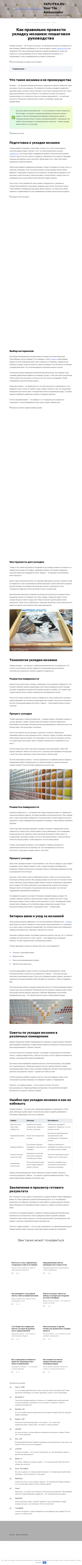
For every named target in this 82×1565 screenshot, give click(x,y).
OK (44, 1562)
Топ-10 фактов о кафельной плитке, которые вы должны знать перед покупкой (23, 1329)
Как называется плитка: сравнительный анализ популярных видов (53, 1362)
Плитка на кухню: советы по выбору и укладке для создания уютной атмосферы (56, 1296)
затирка (69, 922)
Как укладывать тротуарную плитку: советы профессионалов (25, 1295)
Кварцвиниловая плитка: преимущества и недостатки (55, 1264)
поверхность (14, 154)
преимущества (61, 48)
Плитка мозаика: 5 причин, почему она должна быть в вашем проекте (56, 1329)
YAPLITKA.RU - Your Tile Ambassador (55, 8)
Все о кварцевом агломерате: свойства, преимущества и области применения (24, 1362)
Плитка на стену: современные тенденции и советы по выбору (24, 1264)
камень (53, 359)
